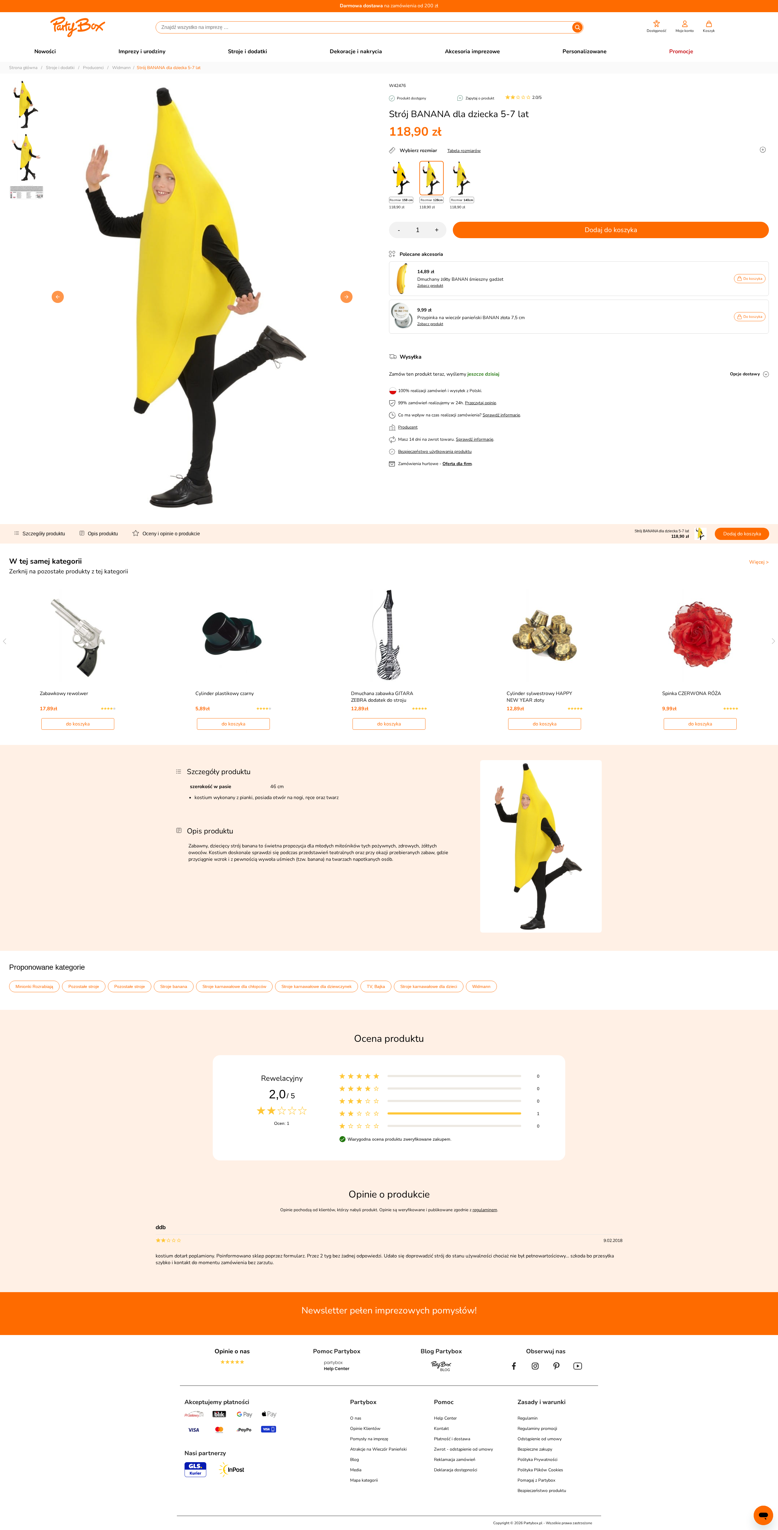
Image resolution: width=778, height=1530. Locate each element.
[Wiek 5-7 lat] (431, 178)
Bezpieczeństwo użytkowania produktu (435, 451)
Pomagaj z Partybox (536, 1480)
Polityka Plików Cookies (540, 1470)
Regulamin (528, 1418)
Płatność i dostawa (452, 1439)
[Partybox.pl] (77, 35)
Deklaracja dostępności (455, 1470)
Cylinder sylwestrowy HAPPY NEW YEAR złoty (539, 697)
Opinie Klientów (365, 1428)
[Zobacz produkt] (403, 278)
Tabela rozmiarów (464, 151)
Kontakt (441, 1428)
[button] (656, 26)
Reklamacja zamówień (454, 1459)
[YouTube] (578, 1370)
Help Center (445, 1418)
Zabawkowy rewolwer (64, 693)
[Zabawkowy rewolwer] (78, 635)
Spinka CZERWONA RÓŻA (691, 693)
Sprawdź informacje (501, 415)
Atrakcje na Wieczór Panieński (378, 1449)
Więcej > (759, 562)
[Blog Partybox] (441, 1370)
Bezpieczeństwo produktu (542, 1490)
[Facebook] (514, 1370)
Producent (408, 427)
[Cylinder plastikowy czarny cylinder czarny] (233, 635)
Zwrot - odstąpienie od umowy (463, 1449)
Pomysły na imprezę (369, 1439)
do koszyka (78, 724)
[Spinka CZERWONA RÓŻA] (700, 635)
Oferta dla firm (457, 464)
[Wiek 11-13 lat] (401, 178)
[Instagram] (535, 1370)
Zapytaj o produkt (480, 98)
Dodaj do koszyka (611, 230)
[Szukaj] (577, 27)
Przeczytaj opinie (480, 403)
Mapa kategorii (364, 1480)
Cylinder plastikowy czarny (224, 693)
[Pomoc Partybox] (337, 1370)
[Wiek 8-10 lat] (462, 178)
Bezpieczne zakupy (535, 1449)
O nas (355, 1418)
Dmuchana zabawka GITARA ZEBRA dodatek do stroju (382, 697)
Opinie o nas (232, 1351)
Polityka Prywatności (537, 1459)
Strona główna (23, 68)
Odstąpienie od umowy (540, 1439)
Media (355, 1470)
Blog (354, 1459)
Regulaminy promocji (537, 1428)
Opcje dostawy (745, 374)
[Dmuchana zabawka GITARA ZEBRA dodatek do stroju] (389, 635)
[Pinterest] (556, 1370)
